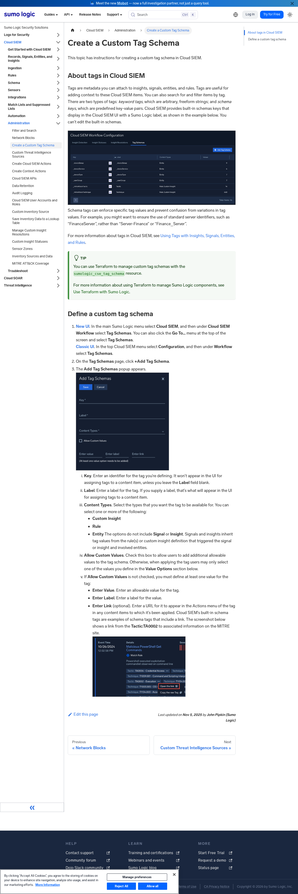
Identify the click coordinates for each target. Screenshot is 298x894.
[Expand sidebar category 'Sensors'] (58, 90)
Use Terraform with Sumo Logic (101, 291)
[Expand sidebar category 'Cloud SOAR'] (58, 278)
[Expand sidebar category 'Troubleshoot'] (58, 271)
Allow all (152, 886)
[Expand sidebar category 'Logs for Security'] (58, 35)
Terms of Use (187, 887)
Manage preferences (137, 877)
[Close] (292, 3)
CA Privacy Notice (216, 887)
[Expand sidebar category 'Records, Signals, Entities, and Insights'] (58, 59)
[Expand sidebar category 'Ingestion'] (58, 68)
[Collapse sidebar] (32, 807)
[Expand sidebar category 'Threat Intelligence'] (58, 285)
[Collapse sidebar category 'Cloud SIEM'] (58, 42)
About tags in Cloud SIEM (265, 32)
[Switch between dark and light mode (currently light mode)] (290, 14)
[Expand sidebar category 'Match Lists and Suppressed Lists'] (58, 107)
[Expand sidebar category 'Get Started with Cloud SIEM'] (58, 49)
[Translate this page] (235, 14)
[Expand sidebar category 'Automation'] (58, 116)
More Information (47, 885)
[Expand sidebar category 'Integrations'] (58, 97)
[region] (89, 881)
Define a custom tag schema (267, 39)
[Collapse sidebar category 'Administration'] (58, 123)
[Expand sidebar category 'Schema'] (58, 83)
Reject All (121, 886)
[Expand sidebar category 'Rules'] (58, 75)
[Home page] (73, 31)
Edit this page (86, 714)
